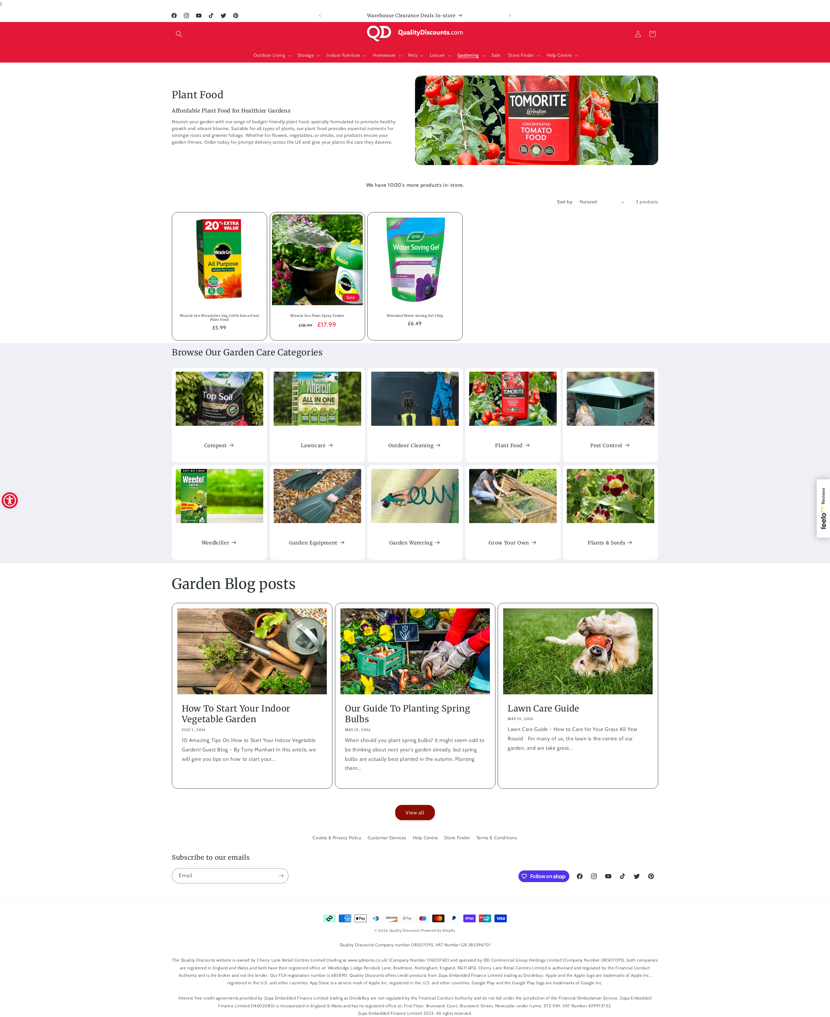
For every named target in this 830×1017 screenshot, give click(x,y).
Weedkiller (216, 542)
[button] (179, 34)
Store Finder (457, 838)
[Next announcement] (510, 15)
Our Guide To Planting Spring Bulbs (407, 714)
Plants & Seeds (606, 542)
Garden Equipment (313, 542)
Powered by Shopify (438, 930)
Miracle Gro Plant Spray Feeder (317, 316)
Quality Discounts (404, 930)
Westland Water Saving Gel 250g (415, 316)
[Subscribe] (281, 875)
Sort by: (565, 202)
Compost (215, 445)
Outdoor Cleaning (411, 445)
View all (415, 813)
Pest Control (606, 445)
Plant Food (509, 445)
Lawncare (313, 445)
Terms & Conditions (496, 838)
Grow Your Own (509, 542)
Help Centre (425, 838)
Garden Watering (411, 542)
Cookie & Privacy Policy (337, 838)
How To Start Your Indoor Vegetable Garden (236, 714)
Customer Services (387, 838)
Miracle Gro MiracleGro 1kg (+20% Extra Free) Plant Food (219, 318)
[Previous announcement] (320, 15)
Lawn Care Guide (543, 708)
